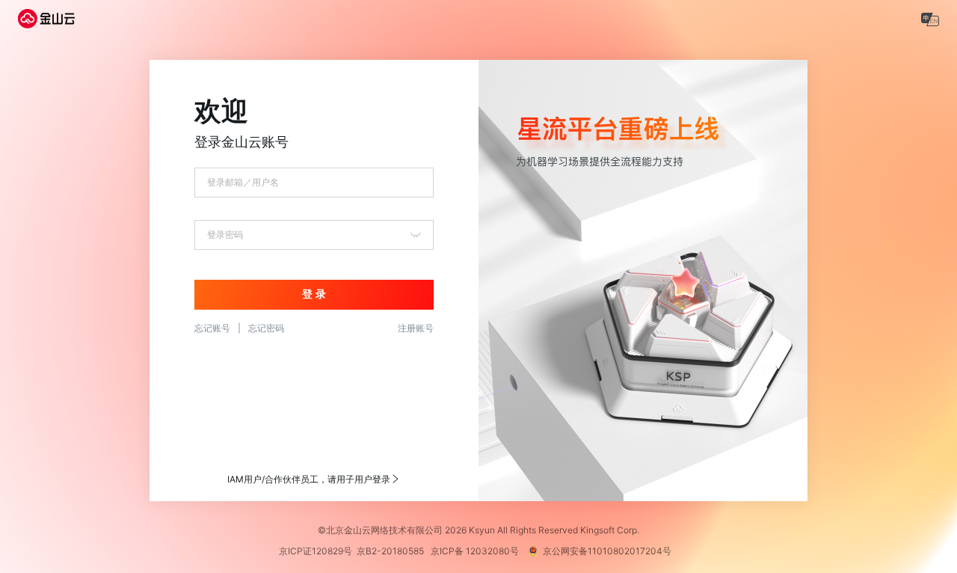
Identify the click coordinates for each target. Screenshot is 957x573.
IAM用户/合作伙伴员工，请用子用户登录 (308, 479)
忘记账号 (212, 328)
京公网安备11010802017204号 (610, 551)
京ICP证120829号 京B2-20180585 (353, 551)
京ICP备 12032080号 (478, 551)
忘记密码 (266, 328)
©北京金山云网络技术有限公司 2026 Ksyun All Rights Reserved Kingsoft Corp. (478, 530)
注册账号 (416, 328)
